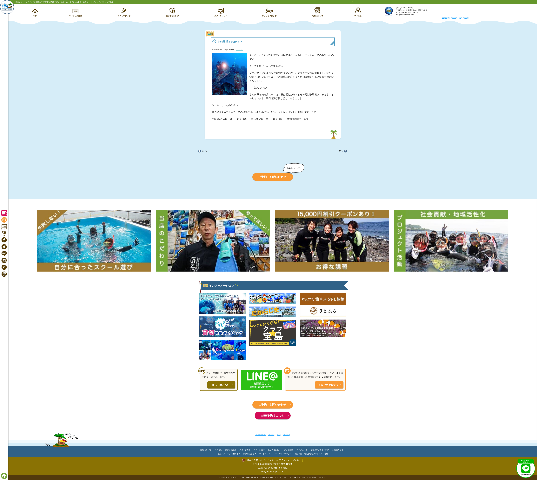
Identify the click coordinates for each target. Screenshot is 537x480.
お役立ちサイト (338, 450)
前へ (204, 151)
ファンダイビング (269, 16)
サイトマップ (264, 454)
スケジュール (301, 450)
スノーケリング (220, 16)
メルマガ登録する (328, 384)
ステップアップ (124, 16)
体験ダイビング (172, 16)
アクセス (358, 16)
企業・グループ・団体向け (229, 454)
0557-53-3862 (413, 13)
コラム (239, 49)
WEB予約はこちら (272, 415)
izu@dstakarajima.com (405, 15)
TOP (35, 16)
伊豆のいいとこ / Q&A (320, 450)
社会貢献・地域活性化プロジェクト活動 (311, 454)
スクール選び (259, 450)
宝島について (317, 16)
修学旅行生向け (249, 454)
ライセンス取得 (75, 16)
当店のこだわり (274, 450)
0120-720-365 (401, 13)
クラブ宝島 (288, 450)
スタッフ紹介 (230, 450)
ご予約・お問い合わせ (272, 176)
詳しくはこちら (220, 384)
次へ (340, 151)
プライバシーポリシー (282, 454)
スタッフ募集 (244, 450)
